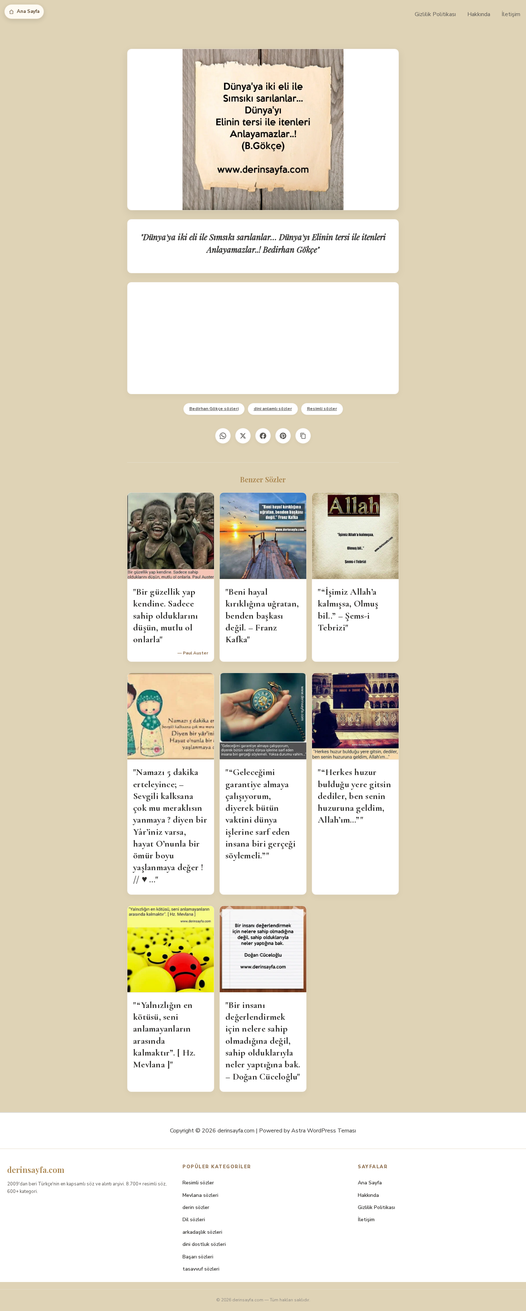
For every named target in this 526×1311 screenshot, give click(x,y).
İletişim (511, 14)
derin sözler (195, 1207)
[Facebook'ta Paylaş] (263, 436)
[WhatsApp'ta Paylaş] (223, 436)
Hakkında (478, 14)
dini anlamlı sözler (273, 408)
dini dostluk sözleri (204, 1244)
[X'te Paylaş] (243, 436)
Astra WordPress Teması (323, 1131)
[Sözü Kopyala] (303, 436)
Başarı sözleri (197, 1256)
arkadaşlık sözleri (202, 1232)
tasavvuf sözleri (200, 1269)
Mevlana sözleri (200, 1195)
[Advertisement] (263, 338)
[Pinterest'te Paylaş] (283, 436)
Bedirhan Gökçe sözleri (214, 408)
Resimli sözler (322, 408)
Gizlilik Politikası (435, 14)
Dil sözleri (193, 1219)
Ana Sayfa (28, 11)
